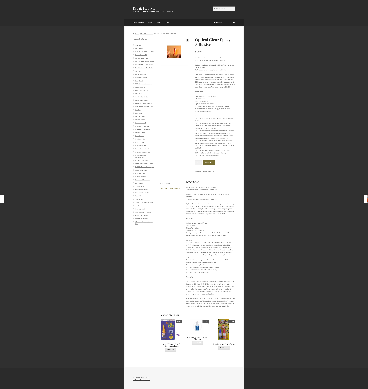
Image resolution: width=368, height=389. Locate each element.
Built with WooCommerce (141, 380)
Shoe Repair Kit (140, 183)
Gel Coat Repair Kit (141, 97)
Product (149, 22)
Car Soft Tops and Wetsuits (144, 68)
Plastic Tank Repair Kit (142, 152)
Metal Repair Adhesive (142, 129)
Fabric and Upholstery (142, 90)
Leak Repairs (139, 113)
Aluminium (138, 45)
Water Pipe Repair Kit (142, 215)
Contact (158, 22)
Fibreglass (138, 93)
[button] (187, 40)
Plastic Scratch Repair (142, 149)
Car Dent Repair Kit (141, 58)
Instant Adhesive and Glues (144, 106)
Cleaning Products (141, 77)
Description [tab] (165, 183)
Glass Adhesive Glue (146, 34)
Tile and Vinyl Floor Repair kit (144, 202)
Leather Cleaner (140, 116)
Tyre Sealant (139, 206)
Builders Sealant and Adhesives (145, 51)
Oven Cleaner (139, 136)
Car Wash (138, 71)
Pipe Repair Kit (140, 139)
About (166, 22)
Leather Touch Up (140, 123)
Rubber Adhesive (140, 176)
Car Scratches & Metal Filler (144, 64)
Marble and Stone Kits (142, 126)
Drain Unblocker (140, 87)
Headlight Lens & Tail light (143, 103)
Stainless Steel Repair (142, 189)
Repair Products (144, 8)
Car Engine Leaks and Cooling (144, 61)
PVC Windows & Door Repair (144, 167)
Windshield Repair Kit (142, 218)
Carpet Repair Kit (140, 74)
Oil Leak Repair (140, 132)
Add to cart (209, 162)
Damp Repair (139, 81)
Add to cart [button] (170, 349)
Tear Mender (139, 199)
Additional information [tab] (170, 189)
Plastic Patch (139, 142)
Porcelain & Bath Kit (141, 160)
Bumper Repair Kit (141, 55)
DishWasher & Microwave (143, 84)
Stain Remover (140, 186)
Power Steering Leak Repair (144, 163)
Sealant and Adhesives (142, 180)
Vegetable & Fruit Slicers (143, 212)
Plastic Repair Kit (140, 145)
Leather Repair (140, 119)
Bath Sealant (139, 48)
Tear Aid (138, 196)
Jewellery (138, 110)
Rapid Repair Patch (141, 170)
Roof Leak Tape (140, 173)
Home (137, 34)
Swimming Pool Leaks (142, 192)
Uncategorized (140, 209)
